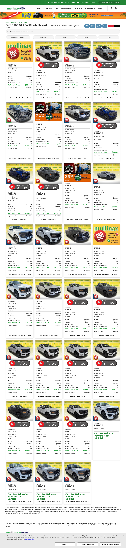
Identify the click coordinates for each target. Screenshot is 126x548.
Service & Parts (90, 8)
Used (56, 8)
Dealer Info (102, 8)
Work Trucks (47, 8)
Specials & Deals (66, 8)
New (38, 8)
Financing (78, 8)
